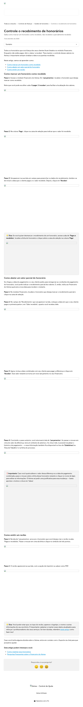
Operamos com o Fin (42, 701)
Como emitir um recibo (16, 70)
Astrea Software (41, 693)
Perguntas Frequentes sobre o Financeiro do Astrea (26, 654)
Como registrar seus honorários (19, 652)
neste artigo (64, 629)
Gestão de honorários (41, 24)
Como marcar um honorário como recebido (23, 65)
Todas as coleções (10, 24)
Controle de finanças (25, 24)
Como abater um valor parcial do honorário (23, 67)
